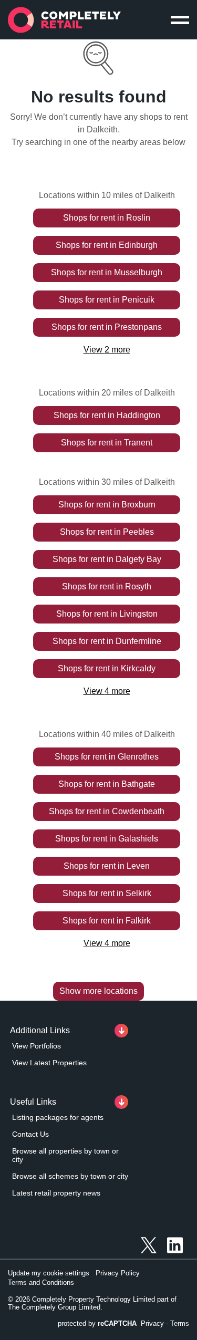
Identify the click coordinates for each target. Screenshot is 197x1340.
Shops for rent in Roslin (106, 217)
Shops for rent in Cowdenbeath (106, 811)
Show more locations (98, 990)
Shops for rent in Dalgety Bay (107, 559)
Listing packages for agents (57, 1117)
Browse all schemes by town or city (70, 1176)
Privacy (152, 1323)
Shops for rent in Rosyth (106, 586)
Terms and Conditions (41, 1282)
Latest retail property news (56, 1193)
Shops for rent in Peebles (107, 531)
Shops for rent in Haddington (107, 415)
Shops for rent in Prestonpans (106, 327)
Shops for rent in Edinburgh (107, 245)
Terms (179, 1323)
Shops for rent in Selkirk (107, 893)
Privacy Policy (118, 1273)
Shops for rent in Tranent (106, 442)
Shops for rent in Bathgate (106, 784)
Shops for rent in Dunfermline (107, 641)
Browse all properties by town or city (65, 1155)
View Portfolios (36, 1046)
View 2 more (107, 349)
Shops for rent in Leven (107, 865)
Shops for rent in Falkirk (107, 920)
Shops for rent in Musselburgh (106, 272)
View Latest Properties (49, 1062)
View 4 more (107, 691)
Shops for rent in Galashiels (106, 838)
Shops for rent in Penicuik (106, 299)
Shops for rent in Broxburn (106, 504)
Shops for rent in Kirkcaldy (106, 668)
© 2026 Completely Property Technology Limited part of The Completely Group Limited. (92, 1303)
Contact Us (30, 1134)
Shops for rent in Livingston (107, 613)
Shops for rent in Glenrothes (107, 756)
